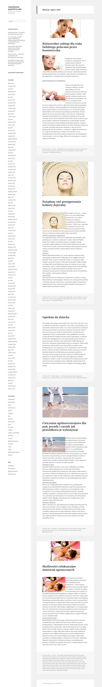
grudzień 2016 (12, 339)
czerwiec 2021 (12, 230)
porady (75, 298)
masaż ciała (68, 660)
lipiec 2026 (11, 83)
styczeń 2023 (11, 186)
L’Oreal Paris (46, 275)
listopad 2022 (11, 189)
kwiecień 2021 (12, 236)
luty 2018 (10, 305)
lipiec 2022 (11, 197)
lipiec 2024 (11, 147)
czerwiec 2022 (12, 200)
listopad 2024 (11, 136)
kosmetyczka (83, 149)
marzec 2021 (11, 239)
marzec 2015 (11, 388)
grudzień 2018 (12, 286)
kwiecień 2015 (12, 386)
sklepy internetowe (13, 441)
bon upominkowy (62, 657)
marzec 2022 (11, 208)
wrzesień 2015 (12, 375)
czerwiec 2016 (12, 352)
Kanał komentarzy (13, 471)
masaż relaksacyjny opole (73, 663)
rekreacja (10, 435)
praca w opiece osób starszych (67, 377)
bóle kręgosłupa (52, 657)
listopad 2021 (11, 216)
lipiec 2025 (11, 114)
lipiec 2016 (11, 350)
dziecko (10, 410)
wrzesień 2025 (12, 108)
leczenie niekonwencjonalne (78, 658)
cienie (75, 297)
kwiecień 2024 (12, 155)
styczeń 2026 (11, 100)
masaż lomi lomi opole (49, 618)
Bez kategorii (11, 402)
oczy (55, 298)
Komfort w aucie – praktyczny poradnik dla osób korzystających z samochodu (16, 55)
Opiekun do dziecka (55, 317)
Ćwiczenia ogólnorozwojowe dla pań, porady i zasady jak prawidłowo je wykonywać (64, 426)
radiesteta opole (50, 668)
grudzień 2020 (12, 247)
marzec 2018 (11, 302)
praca (9, 424)
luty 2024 (10, 161)
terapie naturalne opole (74, 668)
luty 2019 (10, 280)
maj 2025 (10, 119)
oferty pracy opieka (67, 376)
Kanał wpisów (11, 468)
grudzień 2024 (12, 133)
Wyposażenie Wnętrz (13, 452)
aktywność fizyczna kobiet (66, 528)
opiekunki (75, 376)
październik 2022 (12, 191)
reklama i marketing (13, 433)
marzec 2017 (11, 330)
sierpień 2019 (11, 272)
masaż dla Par (75, 660)
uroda (9, 446)
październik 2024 (12, 139)
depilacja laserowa (63, 149)
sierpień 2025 (11, 111)
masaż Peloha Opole (60, 663)
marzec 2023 (11, 183)
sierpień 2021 (11, 225)
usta (51, 300)
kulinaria (10, 419)
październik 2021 (12, 219)
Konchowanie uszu (54, 658)
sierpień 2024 (11, 144)
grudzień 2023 (12, 166)
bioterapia (45, 657)
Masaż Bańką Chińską (59, 660)
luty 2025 (10, 128)
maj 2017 (10, 325)
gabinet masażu (82, 657)
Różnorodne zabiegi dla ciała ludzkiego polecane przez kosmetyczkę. (62, 47)
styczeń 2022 (11, 214)
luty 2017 (10, 333)
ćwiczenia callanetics (49, 502)
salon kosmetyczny (47, 150)
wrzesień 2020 (12, 252)
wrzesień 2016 (12, 344)
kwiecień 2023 (12, 180)
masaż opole (81, 662)
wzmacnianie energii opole (49, 670)
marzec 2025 (11, 125)
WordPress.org (12, 474)
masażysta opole (54, 667)
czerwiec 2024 (12, 150)
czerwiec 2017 (12, 322)
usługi (9, 449)
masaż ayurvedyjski (47, 660)
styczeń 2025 (11, 130)
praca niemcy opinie (53, 377)
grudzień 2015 (12, 366)
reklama (10, 430)
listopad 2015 (11, 369)
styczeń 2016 (11, 363)
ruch (56, 530)
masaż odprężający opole (71, 662)
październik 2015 (12, 372)
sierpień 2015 (11, 377)
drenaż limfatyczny (72, 657)
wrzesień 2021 (12, 222)
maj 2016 (10, 355)
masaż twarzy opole (64, 665)
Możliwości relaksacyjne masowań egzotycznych (59, 568)
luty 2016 (10, 361)
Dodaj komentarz (56, 152)
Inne (9, 416)
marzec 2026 (11, 94)
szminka (79, 298)
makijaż (51, 298)
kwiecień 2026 (12, 91)
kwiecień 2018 (12, 300)
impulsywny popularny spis (15, 8)
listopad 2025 (11, 105)
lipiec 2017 (11, 319)
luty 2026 (10, 97)
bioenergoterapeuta (69, 655)
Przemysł (10, 427)
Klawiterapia (45, 658)
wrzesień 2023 (12, 169)
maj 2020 (10, 261)
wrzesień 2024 (12, 141)
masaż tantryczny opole (52, 665)
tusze (43, 300)
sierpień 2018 (11, 291)
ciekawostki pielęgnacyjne (66, 297)
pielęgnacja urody (67, 298)
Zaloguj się (11, 465)
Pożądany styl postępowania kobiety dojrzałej (61, 203)
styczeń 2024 (11, 164)
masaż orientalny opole (48, 663)
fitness (52, 530)
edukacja (10, 413)
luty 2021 (10, 241)
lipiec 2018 (11, 294)
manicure (45, 253)
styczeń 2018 (11, 308)
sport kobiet (73, 530)
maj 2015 (10, 383)
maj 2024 (10, 153)
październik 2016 (12, 341)
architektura (11, 399)
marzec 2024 (11, 158)
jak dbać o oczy (81, 297)
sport (67, 530)
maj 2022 (10, 202)
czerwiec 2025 (12, 116)
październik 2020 (12, 250)
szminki (84, 298)
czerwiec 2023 (12, 177)
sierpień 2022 (11, 194)
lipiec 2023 (11, 175)
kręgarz (69, 658)
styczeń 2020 (11, 266)
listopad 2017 (11, 311)
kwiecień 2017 (12, 327)
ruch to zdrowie (62, 530)
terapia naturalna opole (61, 668)
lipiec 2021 (11, 227)
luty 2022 (10, 211)
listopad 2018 (11, 289)
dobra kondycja (78, 528)
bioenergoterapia (79, 655)
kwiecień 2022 (12, 205)
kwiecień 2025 (12, 122)
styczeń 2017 (11, 336)
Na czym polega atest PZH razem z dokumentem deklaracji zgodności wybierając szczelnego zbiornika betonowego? (16, 40)
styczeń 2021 (11, 244)
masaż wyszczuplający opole (77, 665)
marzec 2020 (11, 264)
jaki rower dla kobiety (49, 482)
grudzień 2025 (12, 103)
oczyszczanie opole (76, 667)
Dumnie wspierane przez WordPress (52, 683)
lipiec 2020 (11, 258)
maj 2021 (10, 233)
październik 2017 (12, 314)
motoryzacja (11, 421)
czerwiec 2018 (12, 297)
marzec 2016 (11, 358)
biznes (9, 405)
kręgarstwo (63, 658)
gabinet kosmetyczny (74, 149)
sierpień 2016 (11, 347)
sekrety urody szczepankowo (67, 150)
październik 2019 (12, 269)
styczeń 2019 (11, 283)
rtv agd (10, 438)
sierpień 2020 (11, 255)
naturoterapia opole (65, 667)
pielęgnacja (59, 298)
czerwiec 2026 (12, 86)
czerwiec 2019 (12, 275)
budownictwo (11, 408)
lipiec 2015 (11, 380)
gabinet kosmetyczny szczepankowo (53, 81)
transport (10, 444)
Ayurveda (60, 655)
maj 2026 (10, 89)
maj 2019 (10, 277)
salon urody (56, 150)
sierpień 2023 (11, 172)
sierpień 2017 (11, 316)
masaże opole (46, 667)
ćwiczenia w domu (48, 465)
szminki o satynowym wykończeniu (53, 235)
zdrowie (10, 455)
